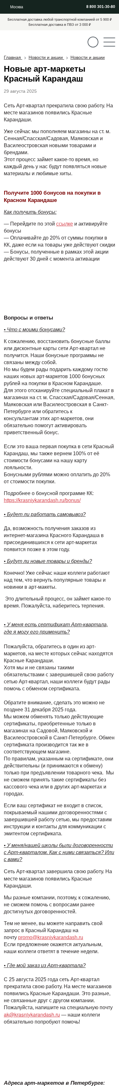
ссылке (64, 224)
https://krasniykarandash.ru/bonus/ (42, 500)
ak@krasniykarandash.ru (32, 1014)
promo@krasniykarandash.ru (50, 937)
